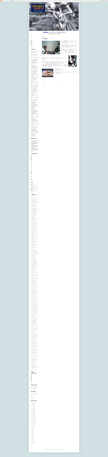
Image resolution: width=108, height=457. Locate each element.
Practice (33, 295)
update (33, 333)
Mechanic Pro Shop (35, 276)
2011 (33, 422)
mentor (33, 279)
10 (32, 428)
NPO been (33, 283)
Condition (33, 223)
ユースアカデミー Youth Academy (34, 359)
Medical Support (34, 278)
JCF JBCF (33, 263)
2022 (33, 407)
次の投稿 (43, 82)
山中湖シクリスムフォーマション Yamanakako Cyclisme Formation (35, 366)
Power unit (33, 294)
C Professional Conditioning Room (35, 205)
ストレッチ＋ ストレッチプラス (35, 350)
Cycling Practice (34, 239)
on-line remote (34, 286)
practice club (34, 298)
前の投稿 (75, 82)
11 (32, 427)
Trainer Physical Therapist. (34, 322)
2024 (33, 405)
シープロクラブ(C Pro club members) (35, 346)
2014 (33, 418)
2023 (33, 406)
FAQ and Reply (34, 249)
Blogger (62, 449)
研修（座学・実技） (35, 360)
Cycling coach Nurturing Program (34, 234)
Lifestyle (33, 271)
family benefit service (35, 247)
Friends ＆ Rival (34, 252)
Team (32, 315)
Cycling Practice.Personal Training (34, 241)
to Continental (34, 318)
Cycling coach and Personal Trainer (34, 231)
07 (32, 432)
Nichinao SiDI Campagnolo (34, 282)
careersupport (34, 213)
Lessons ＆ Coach (34, 269)
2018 (33, 413)
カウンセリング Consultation (34, 339)
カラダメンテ (34, 340)
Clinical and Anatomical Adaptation (33, 218)
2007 (33, 443)
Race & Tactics (34, 303)
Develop (33, 243)
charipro (33, 214)
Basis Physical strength (34, 200)
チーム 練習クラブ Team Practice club (35, 352)
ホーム (59, 82)
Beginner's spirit (34, 202)
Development (34, 244)
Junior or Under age (35, 265)
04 (32, 436)
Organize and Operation (34, 291)
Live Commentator (34, 272)
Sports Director (34, 311)
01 (32, 440)
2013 (33, 419)
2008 (33, 442)
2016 (33, 415)
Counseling (33, 228)
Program (33, 302)
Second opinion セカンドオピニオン (35, 308)
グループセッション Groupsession (35, 342)
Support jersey (34, 312)
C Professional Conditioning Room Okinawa (35, 209)
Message (33, 280)
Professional (34, 301)
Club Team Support (35, 220)
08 (32, 431)
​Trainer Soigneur (34, 323)
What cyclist (33, 335)
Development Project (35, 245)
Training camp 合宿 (35, 325)
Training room (34, 327)
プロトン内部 (34, 357)
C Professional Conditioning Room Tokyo (35, 211)
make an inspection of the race (35, 275)
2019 (33, 411)
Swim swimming (34, 314)
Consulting (33, 224)
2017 (33, 414)
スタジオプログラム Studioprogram (35, 349)
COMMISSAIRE (34, 222)
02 (32, 439)
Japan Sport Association (33, 261)
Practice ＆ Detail (34, 296)
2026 (33, 402)
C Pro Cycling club (34, 203)
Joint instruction (34, 264)
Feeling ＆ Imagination (33, 251)
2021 (33, 409)
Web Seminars (34, 334)
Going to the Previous (33, 255)
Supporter (33, 313)
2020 (33, 410)
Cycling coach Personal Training (34, 237)
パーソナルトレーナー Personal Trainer (35, 355)
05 (32, 435)
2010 (33, 423)
